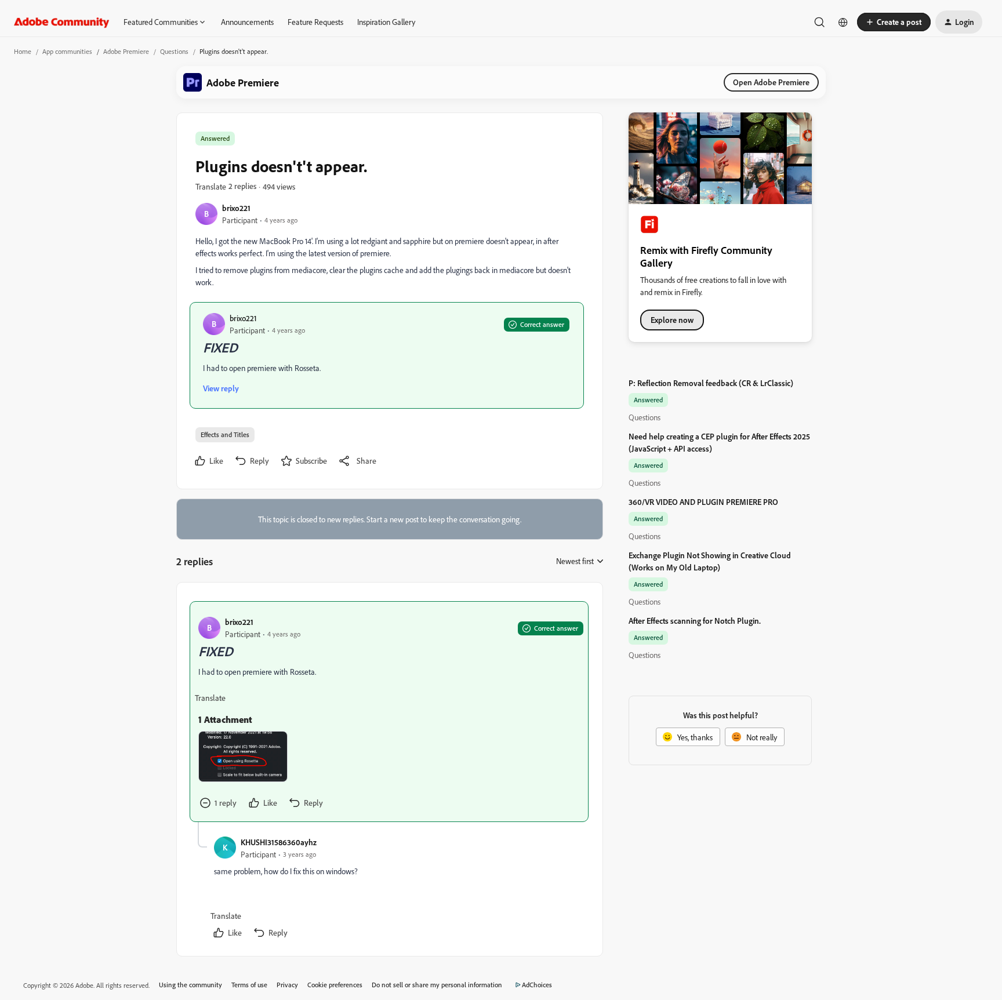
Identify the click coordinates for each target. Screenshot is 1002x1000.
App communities (67, 51)
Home (22, 51)
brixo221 (236, 208)
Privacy (287, 984)
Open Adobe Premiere (771, 82)
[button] (894, 22)
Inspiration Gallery (386, 22)
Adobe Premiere (126, 51)
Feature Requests (315, 22)
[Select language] (843, 22)
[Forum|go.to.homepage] (62, 22)
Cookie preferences (334, 984)
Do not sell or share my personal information (437, 984)
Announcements (247, 22)
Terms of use (249, 984)
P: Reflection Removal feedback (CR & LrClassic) (711, 383)
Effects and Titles (225, 434)
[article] (389, 711)
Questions (174, 51)
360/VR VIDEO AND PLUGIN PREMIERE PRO (703, 502)
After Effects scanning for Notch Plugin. (695, 621)
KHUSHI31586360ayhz (279, 842)
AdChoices (537, 984)
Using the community (190, 984)
